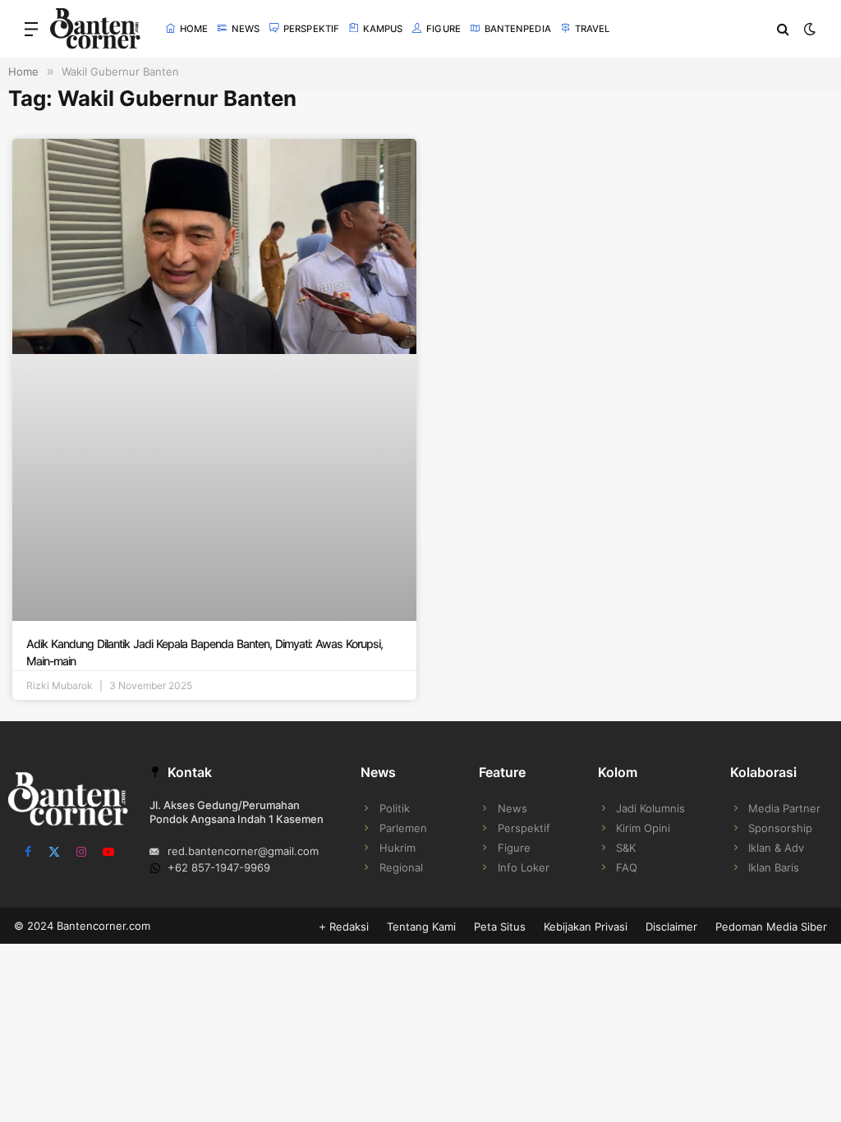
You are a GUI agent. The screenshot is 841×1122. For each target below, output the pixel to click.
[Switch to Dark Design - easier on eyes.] (808, 28)
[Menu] (31, 29)
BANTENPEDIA (518, 28)
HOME (194, 28)
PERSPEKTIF (311, 28)
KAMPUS (383, 28)
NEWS (246, 28)
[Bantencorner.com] (95, 28)
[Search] (783, 29)
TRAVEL (592, 28)
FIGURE (443, 28)
